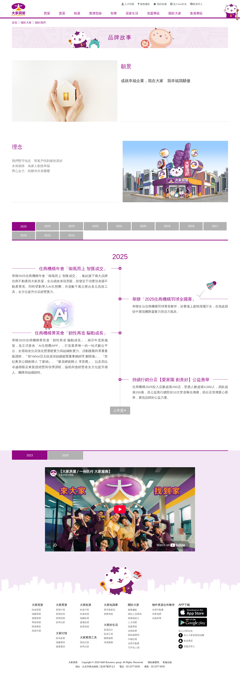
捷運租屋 (84, 622)
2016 (23, 235)
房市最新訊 (109, 609)
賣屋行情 (60, 609)
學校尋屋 (36, 622)
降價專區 (36, 626)
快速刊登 (84, 609)
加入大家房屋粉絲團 (194, 635)
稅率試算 (60, 622)
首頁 (14, 22)
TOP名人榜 (134, 647)
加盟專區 (132, 626)
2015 (47, 235)
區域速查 (60, 638)
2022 (95, 226)
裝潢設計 (108, 629)
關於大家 (26, 22)
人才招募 (132, 622)
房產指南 (108, 614)
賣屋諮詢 (60, 614)
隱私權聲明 (133, 635)
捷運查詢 (60, 646)
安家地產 (156, 614)
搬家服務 (108, 638)
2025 (23, 226)
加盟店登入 (189, 646)
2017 (215, 226)
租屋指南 (84, 626)
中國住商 (132, 639)
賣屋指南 (60, 618)
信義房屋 (156, 618)
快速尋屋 (36, 609)
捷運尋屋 (36, 618)
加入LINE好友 (186, 631)
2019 (167, 226)
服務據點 (132, 609)
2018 (191, 226)
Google (193, 622)
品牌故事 (132, 630)
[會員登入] (196, 4)
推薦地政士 (133, 618)
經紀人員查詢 (135, 614)
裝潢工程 (108, 634)
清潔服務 (108, 642)
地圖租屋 (84, 618)
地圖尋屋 (36, 614)
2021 (119, 226)
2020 (143, 226)
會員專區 (188, 640)
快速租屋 (84, 614)
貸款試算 (84, 642)
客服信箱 (167, 662)
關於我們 (40, 22)
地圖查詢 (60, 642)
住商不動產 (133, 643)
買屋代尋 (36, 630)
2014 (71, 235)
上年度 (118, 410)
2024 (47, 226)
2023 (71, 226)
